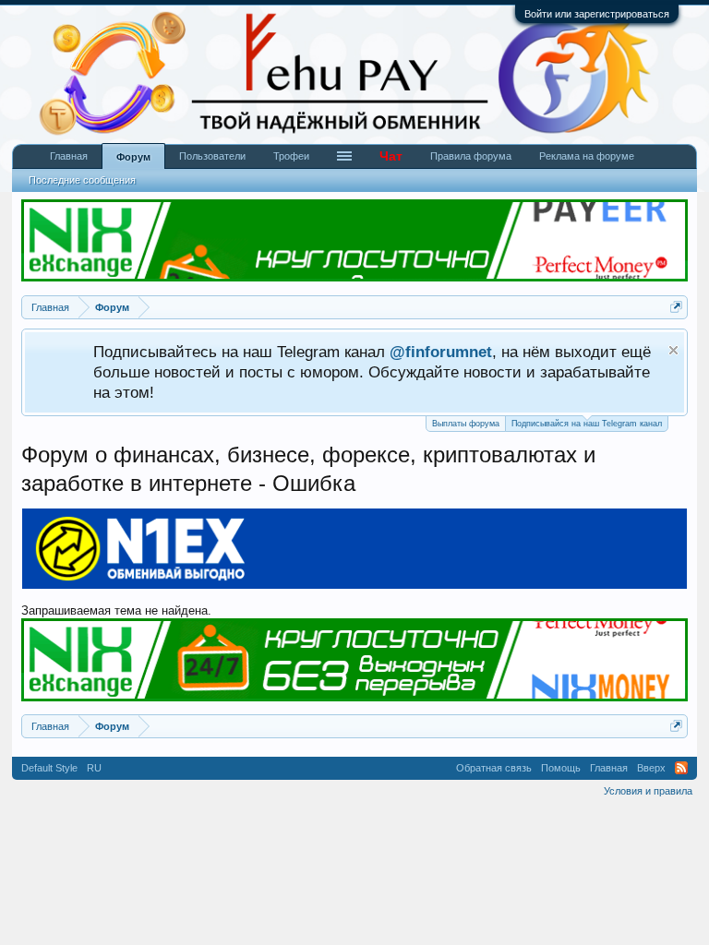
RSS (681, 767)
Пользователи (212, 155)
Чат (391, 156)
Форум (133, 156)
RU (94, 767)
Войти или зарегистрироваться (596, 13)
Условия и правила (648, 790)
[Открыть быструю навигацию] (676, 307)
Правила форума (470, 155)
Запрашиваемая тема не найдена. (116, 610)
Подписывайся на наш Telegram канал (586, 423)
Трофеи (291, 155)
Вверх (651, 767)
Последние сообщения (82, 179)
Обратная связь (494, 767)
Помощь (561, 767)
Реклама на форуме (586, 155)
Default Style (49, 767)
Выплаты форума (465, 423)
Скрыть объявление (673, 350)
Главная (69, 155)
